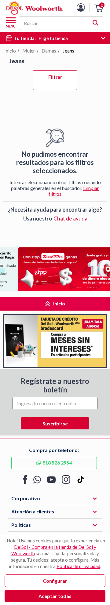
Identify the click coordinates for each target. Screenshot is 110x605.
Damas (49, 50)
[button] (98, 8)
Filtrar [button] (55, 77)
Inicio (10, 50)
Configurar (55, 581)
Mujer (28, 50)
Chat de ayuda (70, 218)
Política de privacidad (78, 566)
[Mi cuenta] (85, 7)
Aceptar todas (55, 596)
